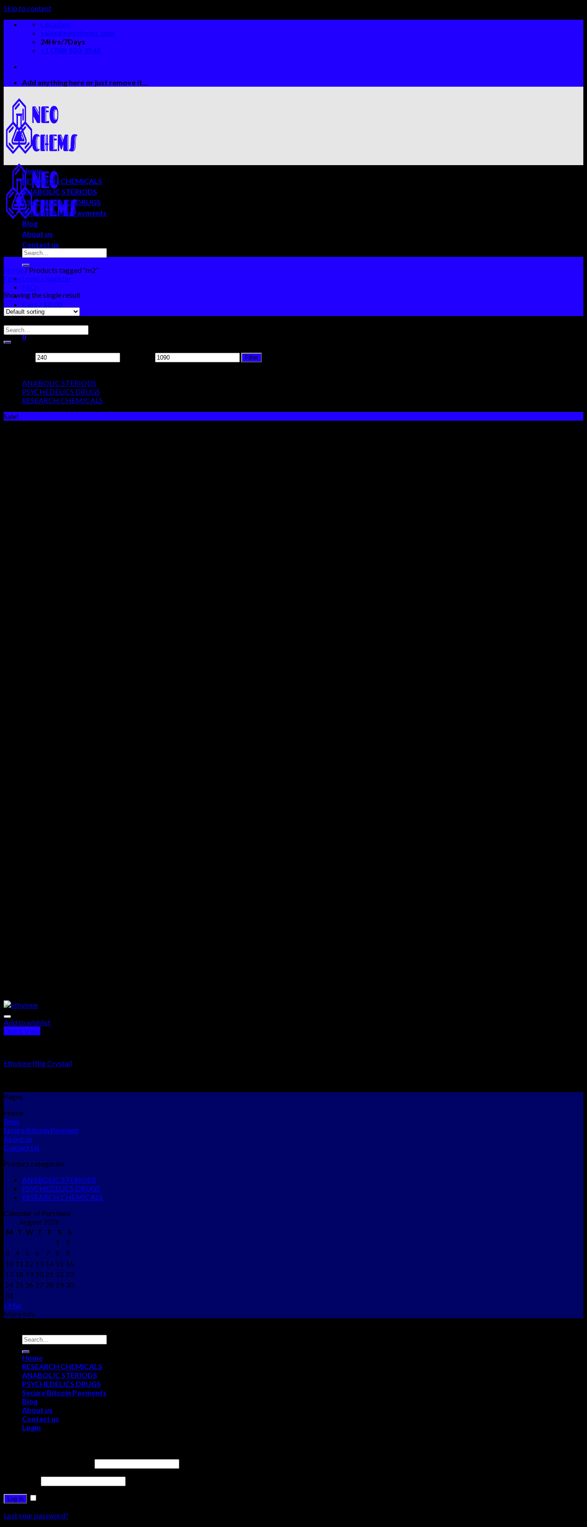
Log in (15, 1498)
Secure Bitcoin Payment (41, 1130)
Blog (30, 223)
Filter (251, 357)
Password (21, 1480)
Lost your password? (36, 1515)
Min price (19, 356)
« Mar (13, 1305)
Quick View (22, 1031)
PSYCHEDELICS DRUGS (61, 202)
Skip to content (27, 8)
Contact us (40, 244)
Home (32, 170)
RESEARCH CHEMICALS (62, 181)
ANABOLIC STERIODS (59, 191)
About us (37, 233)
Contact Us (21, 1147)
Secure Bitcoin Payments (64, 212)
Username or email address (48, 1463)
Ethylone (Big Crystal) (38, 1063)
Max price (138, 356)
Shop (11, 1121)
